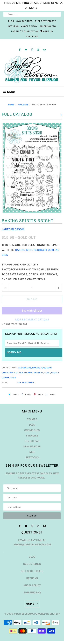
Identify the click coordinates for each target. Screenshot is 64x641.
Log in (15, 31)
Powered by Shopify (47, 613)
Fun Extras (32, 441)
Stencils (32, 435)
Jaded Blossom (13, 229)
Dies (32, 424)
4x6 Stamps (24, 367)
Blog (11, 21)
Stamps (32, 419)
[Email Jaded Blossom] (44, 49)
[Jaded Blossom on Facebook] (20, 49)
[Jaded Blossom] (32, 69)
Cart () (47, 31)
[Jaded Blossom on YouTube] (26, 49)
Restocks (32, 457)
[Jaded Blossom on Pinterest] (32, 49)
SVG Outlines (24, 21)
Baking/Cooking (42, 367)
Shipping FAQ (48, 26)
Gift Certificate (45, 21)
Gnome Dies (32, 430)
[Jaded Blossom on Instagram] (38, 49)
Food (47, 372)
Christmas (8, 372)
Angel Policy (29, 26)
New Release (32, 446)
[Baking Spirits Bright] (32, 168)
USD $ (30, 603)
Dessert (38, 372)
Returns (13, 26)
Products (23, 104)
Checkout (32, 36)
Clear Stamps (24, 372)
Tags (13, 377)
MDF (32, 451)
